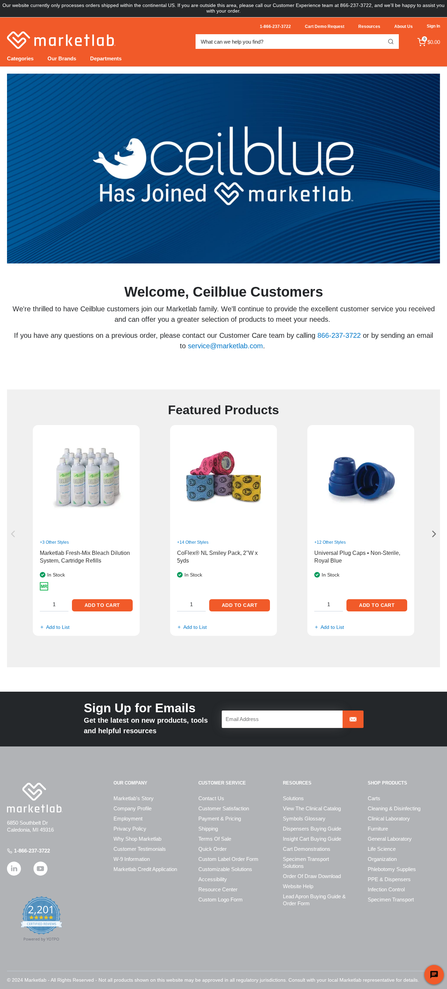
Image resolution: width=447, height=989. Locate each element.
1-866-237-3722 (32, 851)
